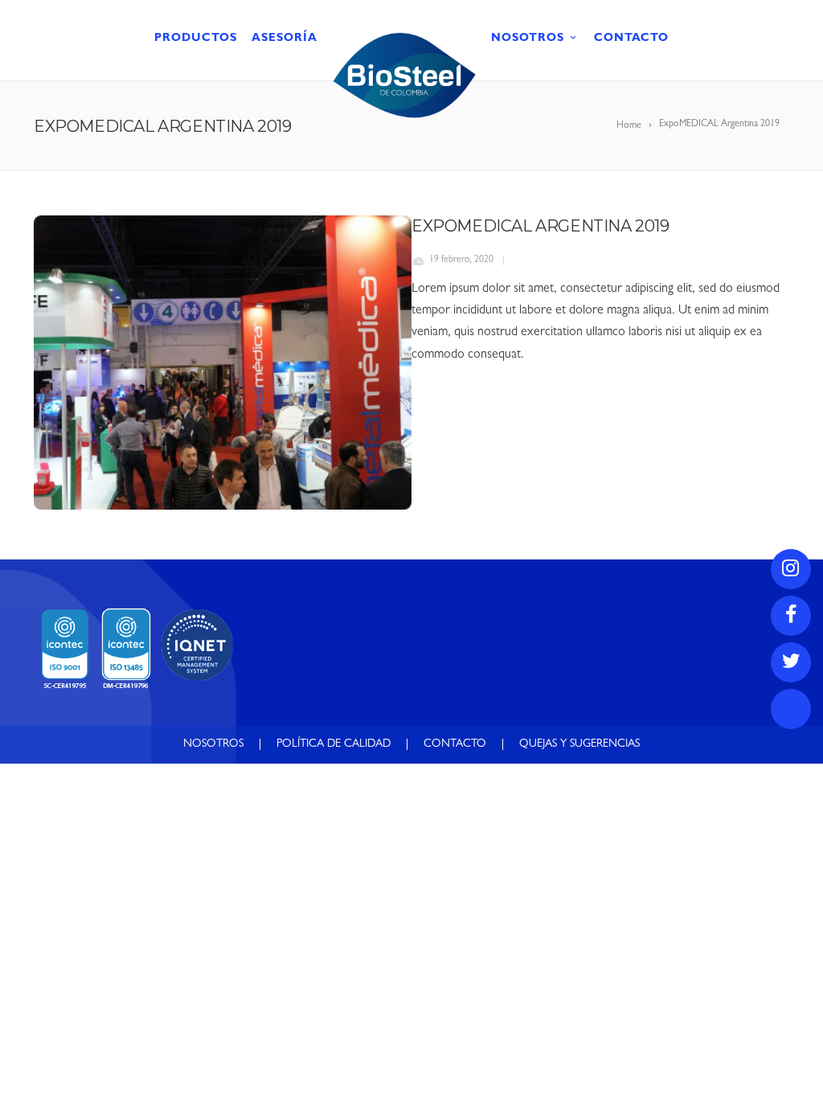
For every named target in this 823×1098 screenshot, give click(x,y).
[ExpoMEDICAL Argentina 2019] (223, 362)
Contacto (631, 38)
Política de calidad (333, 744)
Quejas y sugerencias (579, 744)
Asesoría (284, 38)
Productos (195, 38)
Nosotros (527, 38)
